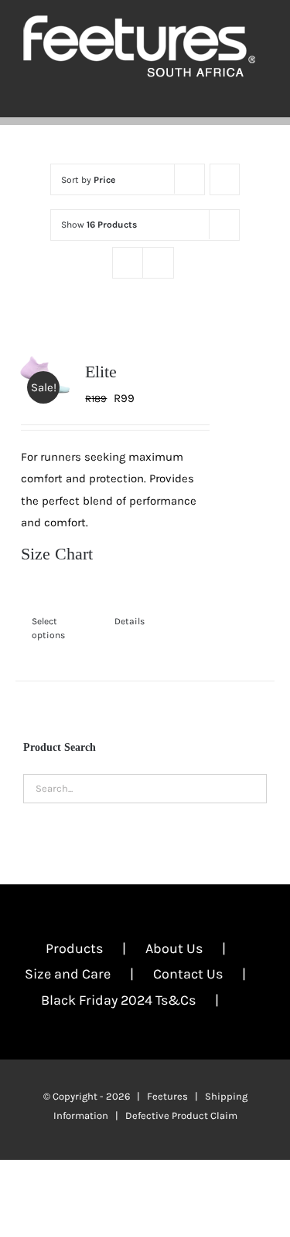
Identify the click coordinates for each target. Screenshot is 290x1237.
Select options (48, 628)
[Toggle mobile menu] (260, 94)
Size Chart (57, 553)
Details (129, 621)
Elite (101, 371)
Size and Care (68, 973)
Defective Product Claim (181, 1115)
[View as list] (158, 263)
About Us (174, 948)
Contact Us (188, 973)
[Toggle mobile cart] (233, 94)
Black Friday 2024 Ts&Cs (118, 1000)
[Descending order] (225, 179)
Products (74, 948)
